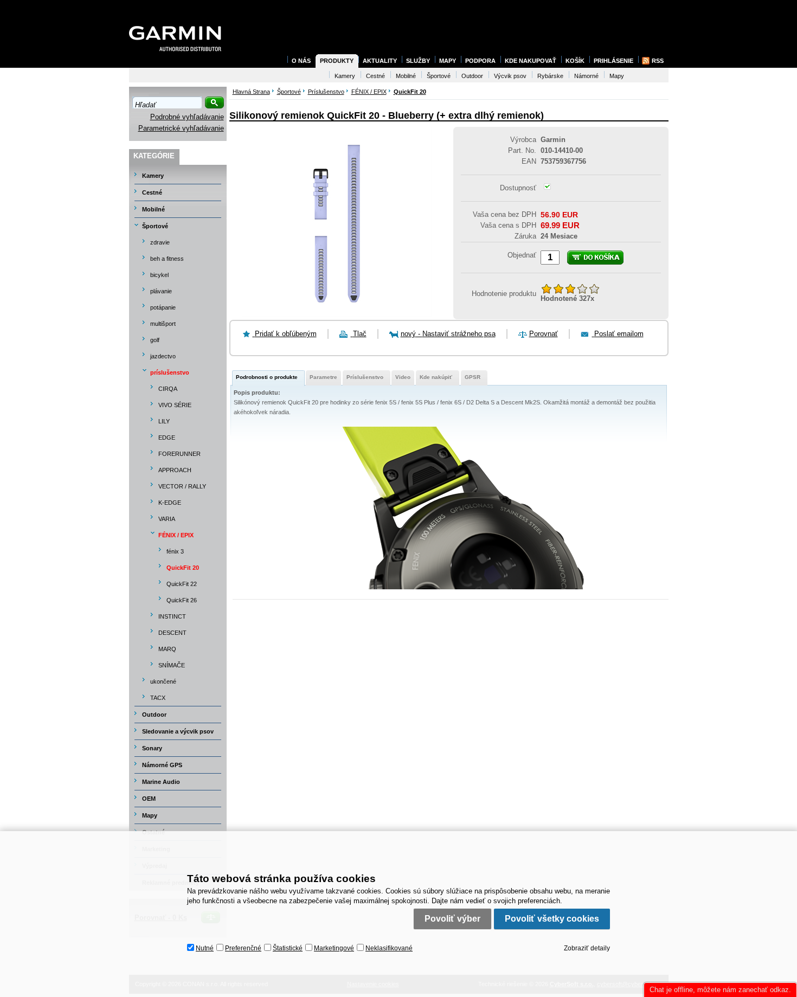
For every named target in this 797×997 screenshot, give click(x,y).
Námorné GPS (162, 765)
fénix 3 (175, 551)
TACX (157, 697)
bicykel (159, 275)
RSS (658, 60)
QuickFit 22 (181, 584)
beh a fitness (167, 258)
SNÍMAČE (171, 665)
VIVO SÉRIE (174, 405)
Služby (418, 60)
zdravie (160, 242)
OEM (149, 798)
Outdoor (154, 714)
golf (154, 340)
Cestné (152, 192)
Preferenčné (243, 948)
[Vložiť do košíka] (595, 257)
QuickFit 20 (182, 567)
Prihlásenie (613, 60)
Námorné (586, 76)
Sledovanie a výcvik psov (178, 731)
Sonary (152, 748)
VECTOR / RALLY (182, 486)
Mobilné (153, 209)
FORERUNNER (179, 454)
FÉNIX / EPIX (176, 535)
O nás (301, 60)
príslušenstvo (169, 372)
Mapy (149, 815)
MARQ (167, 649)
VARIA (166, 519)
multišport (163, 323)
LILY (164, 421)
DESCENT (172, 632)
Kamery (153, 175)
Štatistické (288, 948)
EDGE (166, 437)
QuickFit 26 (181, 600)
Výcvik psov (510, 76)
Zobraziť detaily (587, 948)
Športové (155, 226)
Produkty (336, 60)
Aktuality (380, 60)
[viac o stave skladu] (547, 187)
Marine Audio (161, 782)
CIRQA (167, 388)
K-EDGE (169, 502)
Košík (574, 60)
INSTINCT (172, 616)
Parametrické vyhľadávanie (181, 128)
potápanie (163, 307)
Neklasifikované (389, 948)
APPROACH (174, 470)
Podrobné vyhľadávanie (187, 117)
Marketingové (334, 948)
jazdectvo (163, 356)
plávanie (161, 291)
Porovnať (543, 334)
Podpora (480, 60)
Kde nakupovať (530, 60)
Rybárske (550, 76)
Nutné (205, 948)
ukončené (163, 681)
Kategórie (154, 156)
